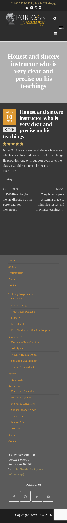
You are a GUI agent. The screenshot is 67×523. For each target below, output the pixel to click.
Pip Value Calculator (23, 403)
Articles (15, 428)
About (12, 278)
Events (12, 266)
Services (13, 337)
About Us (14, 435)
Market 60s (17, 422)
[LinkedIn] (37, 496)
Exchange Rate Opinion (25, 342)
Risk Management (21, 397)
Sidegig (15, 317)
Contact (12, 285)
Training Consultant (22, 366)
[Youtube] (48, 496)
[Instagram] (25, 496)
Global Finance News (23, 409)
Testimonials (15, 272)
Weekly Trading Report (24, 354)
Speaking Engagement (24, 360)
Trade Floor (18, 416)
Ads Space (17, 348)
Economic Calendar (22, 391)
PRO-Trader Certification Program (31, 330)
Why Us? (16, 299)
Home (11, 260)
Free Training (19, 305)
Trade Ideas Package (23, 311)
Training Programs (19, 294)
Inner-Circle (18, 323)
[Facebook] (14, 496)
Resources (14, 386)
